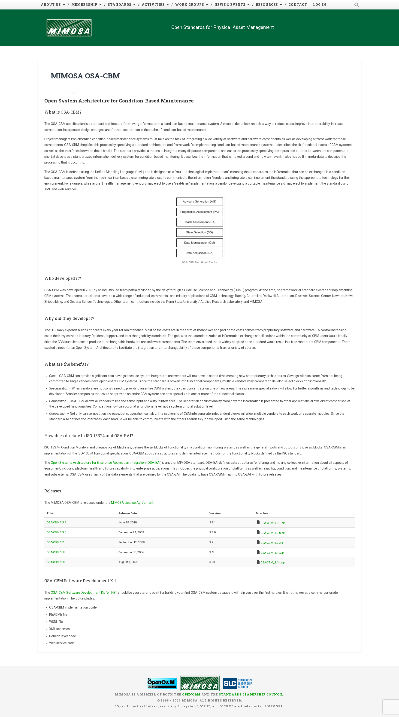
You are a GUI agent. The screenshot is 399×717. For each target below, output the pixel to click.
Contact (297, 4)
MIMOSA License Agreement (132, 502)
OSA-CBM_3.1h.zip (272, 562)
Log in (319, 4)
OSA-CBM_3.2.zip (271, 542)
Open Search (356, 4)
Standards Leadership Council (251, 694)
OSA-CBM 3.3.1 (56, 522)
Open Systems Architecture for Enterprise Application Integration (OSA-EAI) (106, 462)
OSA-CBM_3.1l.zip (272, 552)
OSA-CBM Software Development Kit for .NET (84, 592)
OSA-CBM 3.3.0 (56, 532)
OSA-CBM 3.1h (56, 562)
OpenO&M (191, 694)
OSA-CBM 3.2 (55, 542)
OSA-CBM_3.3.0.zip (272, 533)
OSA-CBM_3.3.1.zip (272, 523)
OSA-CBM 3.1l (56, 552)
